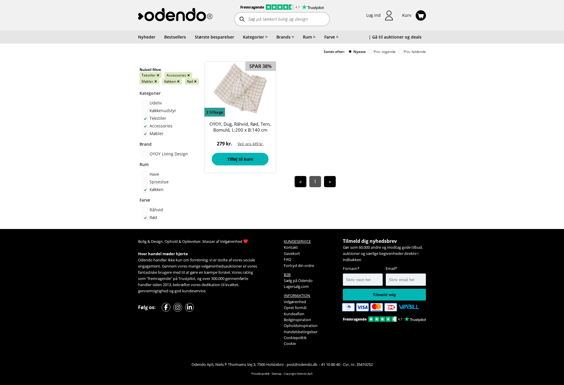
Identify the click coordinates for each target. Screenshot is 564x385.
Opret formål (295, 307)
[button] (379, 15)
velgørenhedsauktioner (221, 266)
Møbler (149, 81)
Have (154, 174)
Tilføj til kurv (240, 159)
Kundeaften (294, 313)
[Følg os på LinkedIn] (189, 307)
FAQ (287, 259)
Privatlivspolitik (260, 374)
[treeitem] (255, 37)
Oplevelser (191, 241)
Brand (146, 144)
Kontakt (291, 247)
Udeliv (156, 103)
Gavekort (292, 253)
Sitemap (277, 374)
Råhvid (156, 210)
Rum (144, 164)
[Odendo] (175, 15)
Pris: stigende (384, 51)
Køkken (172, 81)
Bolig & (144, 241)
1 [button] (315, 181)
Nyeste (359, 51)
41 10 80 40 (330, 364)
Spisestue (159, 182)
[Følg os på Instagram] (177, 307)
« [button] (300, 181)
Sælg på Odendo (298, 280)
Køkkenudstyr (163, 110)
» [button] (330, 181)
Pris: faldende (414, 51)
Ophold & (172, 241)
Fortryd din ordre (299, 265)
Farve (145, 200)
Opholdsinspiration (301, 325)
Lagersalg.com (296, 286)
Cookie (290, 343)
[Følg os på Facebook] (166, 307)
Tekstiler (151, 75)
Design (157, 241)
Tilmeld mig (384, 294)
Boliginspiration (297, 319)
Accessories (178, 75)
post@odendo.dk (302, 364)
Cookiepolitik (295, 337)
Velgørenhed (231, 241)
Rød (192, 81)
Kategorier (150, 93)
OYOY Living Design (169, 154)
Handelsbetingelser (301, 331)
